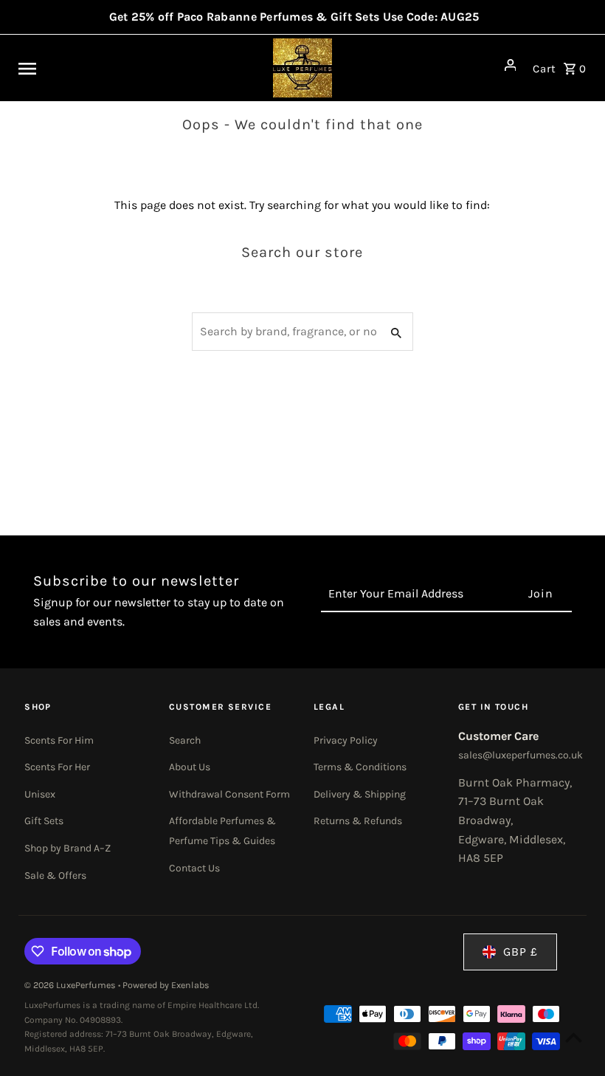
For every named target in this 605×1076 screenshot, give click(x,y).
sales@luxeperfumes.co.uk (520, 755)
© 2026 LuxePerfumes (71, 985)
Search (185, 740)
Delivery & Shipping (360, 794)
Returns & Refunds (358, 821)
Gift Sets (43, 821)
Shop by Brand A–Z (67, 848)
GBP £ (520, 952)
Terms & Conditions (360, 767)
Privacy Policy (346, 740)
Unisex (39, 794)
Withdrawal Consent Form (229, 794)
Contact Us (194, 868)
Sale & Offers (55, 875)
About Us (189, 767)
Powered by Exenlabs (166, 985)
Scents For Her (57, 767)
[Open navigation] (117, 67)
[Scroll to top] (573, 1037)
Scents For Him (59, 740)
